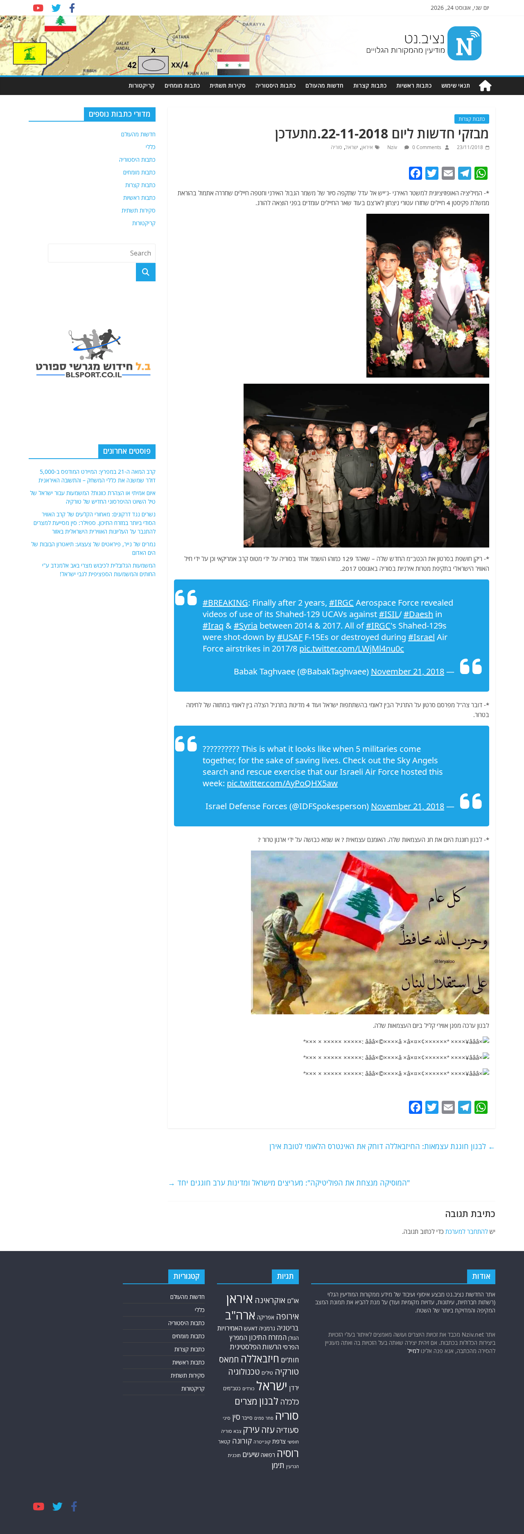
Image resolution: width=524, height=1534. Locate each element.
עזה (267, 1429)
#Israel (421, 637)
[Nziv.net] (485, 86)
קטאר (224, 1441)
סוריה (336, 147)
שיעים (250, 1454)
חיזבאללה (260, 1358)
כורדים (248, 1388)
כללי (151, 147)
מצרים (246, 1401)
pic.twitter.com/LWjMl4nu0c (351, 648)
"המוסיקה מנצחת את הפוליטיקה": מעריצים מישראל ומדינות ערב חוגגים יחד (289, 1183)
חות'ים (290, 1359)
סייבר (247, 1417)
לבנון (268, 1400)
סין (236, 1417)
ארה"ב (240, 1315)
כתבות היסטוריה (275, 85)
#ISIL (389, 614)
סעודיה (287, 1430)
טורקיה (287, 1371)
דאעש (250, 1328)
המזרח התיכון (268, 1337)
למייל (413, 1351)
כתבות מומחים (182, 85)
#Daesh (418, 614)
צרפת (279, 1441)
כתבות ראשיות (413, 85)
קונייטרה (262, 1442)
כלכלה (289, 1401)
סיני (226, 1418)
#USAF (290, 637)
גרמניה (267, 1328)
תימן (278, 1465)
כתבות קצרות (369, 85)
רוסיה (288, 1453)
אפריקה (265, 1317)
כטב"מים (232, 1388)
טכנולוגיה (244, 1371)
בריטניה (288, 1328)
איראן (367, 147)
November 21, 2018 (407, 671)
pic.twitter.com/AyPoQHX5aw (282, 783)
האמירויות (229, 1328)
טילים (267, 1372)
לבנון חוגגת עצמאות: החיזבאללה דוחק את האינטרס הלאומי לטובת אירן (382, 1146)
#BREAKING (225, 602)
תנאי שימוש (455, 85)
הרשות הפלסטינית (255, 1346)
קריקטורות (142, 85)
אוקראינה (270, 1299)
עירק (251, 1429)
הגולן (293, 1338)
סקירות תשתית (228, 85)
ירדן (294, 1387)
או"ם (293, 1300)
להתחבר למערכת (466, 1231)
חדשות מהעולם (324, 85)
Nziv (392, 147)
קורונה (242, 1441)
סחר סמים (263, 1418)
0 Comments (426, 147)
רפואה (268, 1455)
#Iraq (213, 625)
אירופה (287, 1316)
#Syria (245, 625)
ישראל (352, 147)
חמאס (229, 1359)
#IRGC (341, 602)
